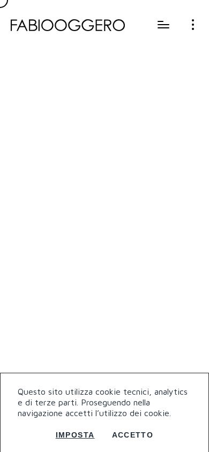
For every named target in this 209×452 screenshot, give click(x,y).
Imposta (75, 435)
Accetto (133, 435)
